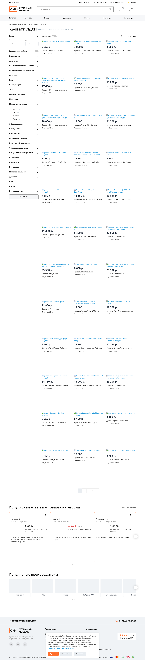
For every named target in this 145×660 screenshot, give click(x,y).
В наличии (46, 36)
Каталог (12, 18)
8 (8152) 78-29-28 (127, 620)
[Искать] (110, 9)
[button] (136, 536)
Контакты (128, 18)
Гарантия (107, 18)
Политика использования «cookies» (61, 649)
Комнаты (28, 18)
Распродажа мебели (18, 51)
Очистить (24, 197)
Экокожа (17, 116)
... (88, 491)
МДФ (16, 113)
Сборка (87, 18)
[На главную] (20, 9)
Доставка (67, 18)
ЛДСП (16, 109)
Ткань (16, 119)
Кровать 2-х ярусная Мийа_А (79, 529)
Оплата (47, 18)
